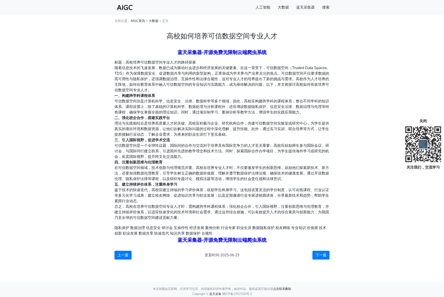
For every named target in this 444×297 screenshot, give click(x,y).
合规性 (207, 233)
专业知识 (298, 228)
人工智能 (263, 7)
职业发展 (130, 233)
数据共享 (146, 233)
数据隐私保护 (263, 228)
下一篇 (321, 255)
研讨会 (167, 228)
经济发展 (196, 228)
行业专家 (228, 228)
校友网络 (282, 228)
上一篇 (123, 255)
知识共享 (177, 233)
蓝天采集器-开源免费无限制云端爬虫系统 (222, 52)
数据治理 (137, 228)
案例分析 (212, 228)
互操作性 (181, 228)
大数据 (283, 7)
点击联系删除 (282, 289)
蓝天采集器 (305, 7)
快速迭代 (161, 233)
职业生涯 (244, 228)
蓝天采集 (215, 294)
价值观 (312, 228)
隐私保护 (121, 228)
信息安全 (153, 228)
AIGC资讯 (138, 21)
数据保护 (193, 233)
